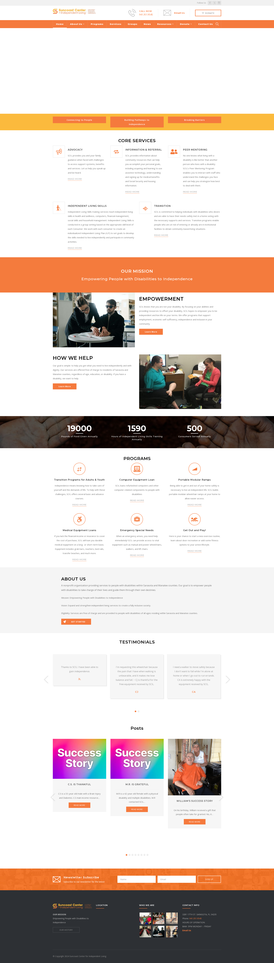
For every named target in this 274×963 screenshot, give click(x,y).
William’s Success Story (137, 801)
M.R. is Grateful (79, 784)
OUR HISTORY (66, 930)
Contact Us (205, 24)
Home (60, 24)
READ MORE (75, 179)
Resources (164, 24)
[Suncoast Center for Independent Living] (74, 11)
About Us (76, 24)
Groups (132, 24)
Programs (97, 24)
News (147, 24)
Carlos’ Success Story (194, 796)
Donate (185, 24)
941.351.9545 (146, 14)
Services (115, 24)
